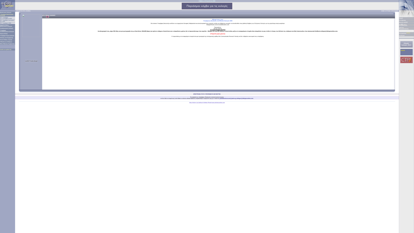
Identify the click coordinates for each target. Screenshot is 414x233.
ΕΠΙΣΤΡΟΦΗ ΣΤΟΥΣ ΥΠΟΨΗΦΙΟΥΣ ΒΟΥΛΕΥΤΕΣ (207, 94)
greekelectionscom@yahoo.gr (228, 98)
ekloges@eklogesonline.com (245, 98)
